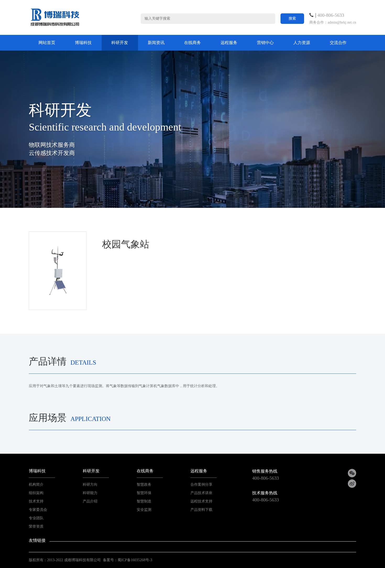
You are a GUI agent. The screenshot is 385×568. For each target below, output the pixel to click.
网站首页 (46, 42)
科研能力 (90, 493)
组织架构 (36, 493)
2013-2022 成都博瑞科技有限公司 (74, 560)
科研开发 (119, 42)
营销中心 (265, 42)
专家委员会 (38, 510)
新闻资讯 (156, 42)
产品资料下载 (201, 510)
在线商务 (192, 42)
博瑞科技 (83, 42)
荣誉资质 (36, 526)
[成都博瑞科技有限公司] (55, 17)
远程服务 (229, 42)
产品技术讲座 (201, 493)
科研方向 (90, 484)
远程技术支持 (201, 501)
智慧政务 (144, 484)
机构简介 (36, 484)
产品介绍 (90, 501)
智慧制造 (144, 501)
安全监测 (144, 510)
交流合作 (338, 42)
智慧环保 (144, 493)
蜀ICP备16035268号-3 (135, 560)
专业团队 (36, 518)
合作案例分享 (201, 484)
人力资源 (301, 42)
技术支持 (36, 501)
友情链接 (37, 540)
